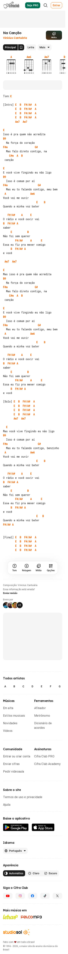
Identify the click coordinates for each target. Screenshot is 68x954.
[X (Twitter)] (57, 896)
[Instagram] (20, 896)
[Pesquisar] (45, 5)
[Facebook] (32, 896)
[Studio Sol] (16, 932)
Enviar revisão (10, 593)
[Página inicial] (11, 5)
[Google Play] (16, 827)
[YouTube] (7, 896)
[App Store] (43, 827)
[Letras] (10, 917)
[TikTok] (45, 896)
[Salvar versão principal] (21, 47)
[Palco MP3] (31, 917)
